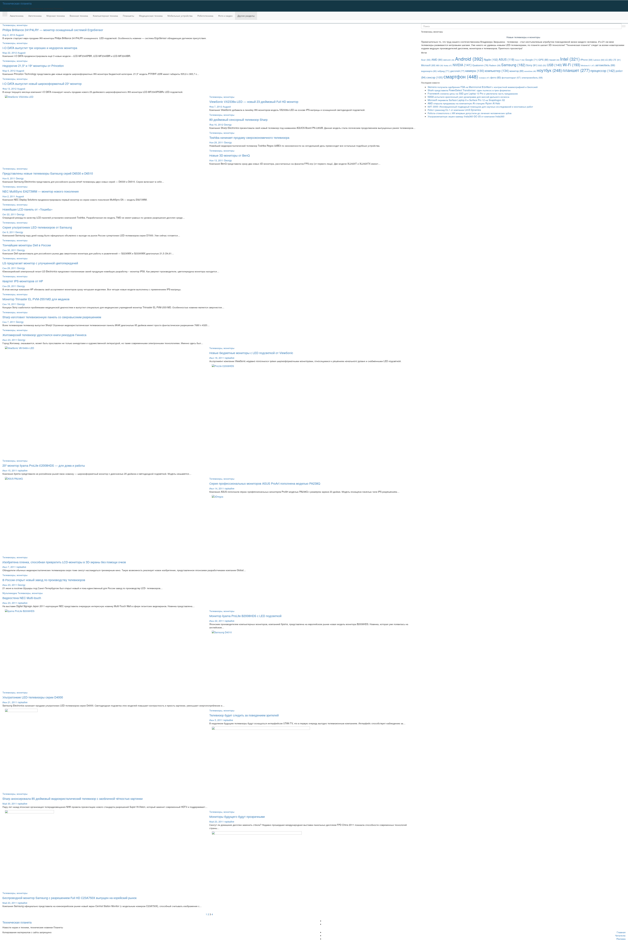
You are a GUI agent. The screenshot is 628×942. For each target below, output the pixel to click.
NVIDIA (462, 64)
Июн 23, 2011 (9, 584)
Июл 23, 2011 (9, 339)
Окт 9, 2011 (8, 232)
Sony (531, 65)
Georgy (228, 124)
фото (495, 77)
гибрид (443, 71)
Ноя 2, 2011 (8, 196)
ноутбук (549, 70)
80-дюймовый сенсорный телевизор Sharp (238, 119)
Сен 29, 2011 (9, 268)
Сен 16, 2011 (9, 304)
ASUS (506, 59)
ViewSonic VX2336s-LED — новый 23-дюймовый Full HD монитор (253, 101)
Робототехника (205, 15)
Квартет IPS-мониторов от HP (22, 281)
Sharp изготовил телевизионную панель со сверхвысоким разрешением (51, 317)
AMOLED (448, 60)
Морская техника (55, 15)
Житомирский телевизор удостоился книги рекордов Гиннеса (44, 335)
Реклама (621, 938)
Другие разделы (246, 15)
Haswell (554, 60)
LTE (617, 59)
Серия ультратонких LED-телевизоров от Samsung (37, 227)
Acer (426, 59)
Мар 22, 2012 (9, 52)
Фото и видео (225, 15)
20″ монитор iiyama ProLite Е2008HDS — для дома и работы (43, 465)
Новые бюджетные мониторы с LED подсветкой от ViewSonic (251, 353)
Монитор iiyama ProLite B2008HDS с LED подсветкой (245, 616)
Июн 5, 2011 (216, 720)
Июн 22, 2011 (216, 620)
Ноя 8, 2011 (8, 178)
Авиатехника (16, 15)
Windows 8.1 (588, 65)
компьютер (497, 70)
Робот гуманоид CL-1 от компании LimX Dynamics (454, 109)
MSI (439, 65)
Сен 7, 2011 (8, 321)
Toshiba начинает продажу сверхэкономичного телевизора (249, 137)
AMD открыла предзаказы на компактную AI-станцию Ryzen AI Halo (464, 103)
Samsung (513, 64)
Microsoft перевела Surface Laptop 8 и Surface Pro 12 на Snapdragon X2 (466, 100)
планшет (576, 70)
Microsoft (428, 65)
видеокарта (429, 71)
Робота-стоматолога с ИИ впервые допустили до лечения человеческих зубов (469, 113)
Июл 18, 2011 (216, 357)
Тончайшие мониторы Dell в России (26, 245)
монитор (516, 71)
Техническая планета (17, 3)
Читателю (620, 935)
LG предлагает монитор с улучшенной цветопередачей (40, 263)
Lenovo (598, 59)
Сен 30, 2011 (9, 250)
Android (469, 58)
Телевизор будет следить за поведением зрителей (244, 715)
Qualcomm (480, 65)
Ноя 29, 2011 (216, 142)
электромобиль (532, 77)
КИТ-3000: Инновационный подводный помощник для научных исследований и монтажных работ (480, 106)
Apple (491, 59)
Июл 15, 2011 (9, 470)
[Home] (4, 14)
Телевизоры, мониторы (14, 25)
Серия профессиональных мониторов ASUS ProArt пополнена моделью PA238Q (264, 483)
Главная (621, 932)
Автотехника (35, 15)
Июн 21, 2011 (9, 702)
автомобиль (605, 65)
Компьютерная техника (105, 15)
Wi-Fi (571, 64)
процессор (602, 70)
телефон (484, 77)
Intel (570, 59)
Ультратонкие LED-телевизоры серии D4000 (32, 697)
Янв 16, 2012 (216, 124)
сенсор (434, 77)
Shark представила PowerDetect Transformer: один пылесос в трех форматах (469, 90)
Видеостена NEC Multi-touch (21, 598)
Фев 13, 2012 (9, 88)
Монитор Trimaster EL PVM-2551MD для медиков (36, 299)
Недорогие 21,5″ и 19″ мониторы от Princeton (33, 65)
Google (531, 59)
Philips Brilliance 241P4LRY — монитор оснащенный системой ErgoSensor (52, 30)
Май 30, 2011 (9, 803)
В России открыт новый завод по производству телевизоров (43, 580)
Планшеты (128, 15)
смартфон (461, 76)
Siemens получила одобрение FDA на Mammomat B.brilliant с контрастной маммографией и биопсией (483, 87)
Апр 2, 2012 (8, 34)
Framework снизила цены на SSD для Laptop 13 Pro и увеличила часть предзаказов (473, 93)
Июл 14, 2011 (216, 488)
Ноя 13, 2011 (216, 160)
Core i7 (520, 60)
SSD (542, 65)
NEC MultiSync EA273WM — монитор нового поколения (40, 191)
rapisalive (229, 357)
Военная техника (79, 15)
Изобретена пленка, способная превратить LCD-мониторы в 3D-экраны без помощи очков (64, 562)
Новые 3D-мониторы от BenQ (229, 155)
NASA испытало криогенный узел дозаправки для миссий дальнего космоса (468, 96)
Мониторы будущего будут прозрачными (237, 816)
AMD (437, 59)
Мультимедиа (10, 593)
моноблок (530, 71)
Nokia (448, 65)
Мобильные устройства (179, 15)
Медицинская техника (151, 15)
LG (608, 59)
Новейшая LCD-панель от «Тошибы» (27, 209)
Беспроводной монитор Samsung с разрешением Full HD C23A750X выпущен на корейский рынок (69, 898)
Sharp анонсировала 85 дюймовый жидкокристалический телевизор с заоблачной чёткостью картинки (72, 798)
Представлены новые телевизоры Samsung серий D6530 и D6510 (47, 173)
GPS (543, 59)
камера (474, 70)
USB (554, 64)
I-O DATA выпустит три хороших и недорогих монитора (39, 48)
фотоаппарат (511, 77)
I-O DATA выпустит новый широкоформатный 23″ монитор (42, 83)
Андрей (20, 34)
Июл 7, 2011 (9, 567)
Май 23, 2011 (216, 821)
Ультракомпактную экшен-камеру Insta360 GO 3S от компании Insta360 (466, 116)
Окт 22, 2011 (9, 214)
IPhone (586, 59)
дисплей (457, 71)
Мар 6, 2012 (9, 70)
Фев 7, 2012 (215, 106)
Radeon (495, 65)
